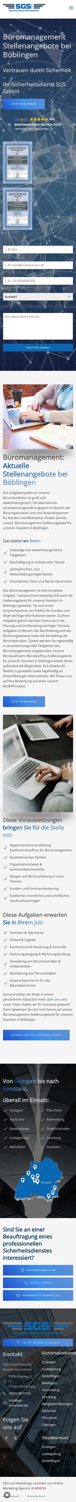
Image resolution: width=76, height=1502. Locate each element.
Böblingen (49, 1383)
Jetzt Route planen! (41, 1342)
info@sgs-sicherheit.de (41, 1295)
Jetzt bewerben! (24, 104)
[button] (71, 7)
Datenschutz (36, 1496)
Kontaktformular (41, 1270)
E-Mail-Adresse (12, 259)
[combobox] (38, 297)
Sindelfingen (51, 1376)
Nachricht (8, 306)
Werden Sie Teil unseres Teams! (36, 1035)
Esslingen (49, 1362)
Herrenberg (50, 1390)
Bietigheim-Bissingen (57, 1404)
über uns (53, 999)
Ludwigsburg (51, 1369)
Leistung (7, 290)
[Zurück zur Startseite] (24, 7)
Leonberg (49, 1397)
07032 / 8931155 (41, 1282)
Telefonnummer (11, 275)
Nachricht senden (38, 347)
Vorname (9, 243)
